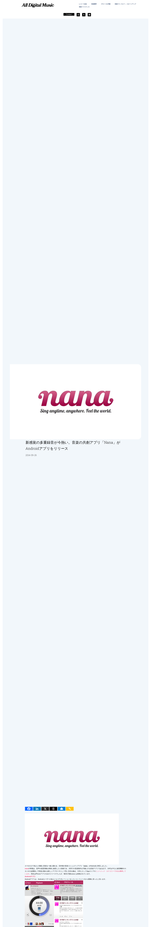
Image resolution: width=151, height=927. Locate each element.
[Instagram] (78, 14)
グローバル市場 (105, 4)
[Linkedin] (89, 14)
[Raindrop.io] (61, 809)
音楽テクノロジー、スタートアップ (125, 4)
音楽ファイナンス (84, 7)
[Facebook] (29, 809)
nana (27, 868)
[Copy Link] (70, 809)
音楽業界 (94, 4)
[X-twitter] (83, 14)
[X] (45, 809)
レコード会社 (83, 4)
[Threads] (53, 809)
